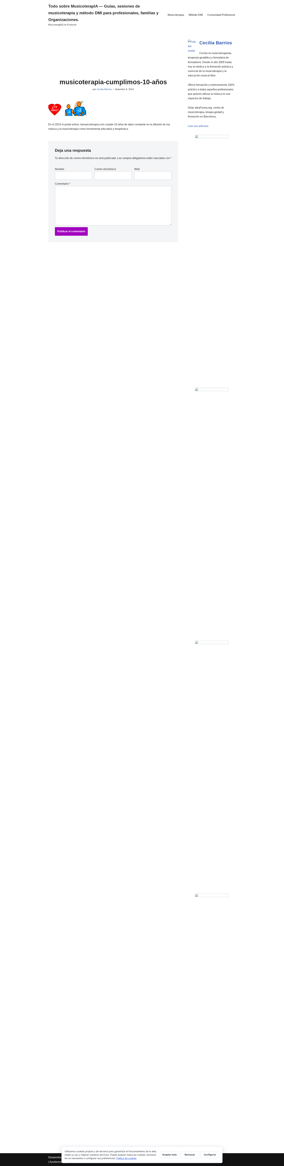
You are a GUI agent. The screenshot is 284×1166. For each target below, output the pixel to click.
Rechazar (190, 1154)
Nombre (59, 169)
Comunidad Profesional (221, 14)
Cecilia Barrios (104, 89)
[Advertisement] (113, 54)
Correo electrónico (105, 169)
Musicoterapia (176, 14)
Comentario (62, 183)
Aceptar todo (169, 1154)
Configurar (210, 1154)
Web (137, 169)
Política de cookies (126, 1158)
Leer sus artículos (198, 126)
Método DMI (196, 14)
